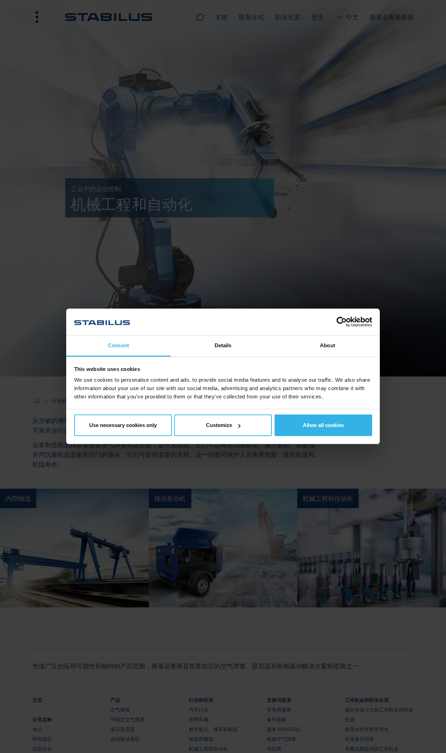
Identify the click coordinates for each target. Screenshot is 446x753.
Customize (219, 425)
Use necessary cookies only (123, 425)
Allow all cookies (323, 425)
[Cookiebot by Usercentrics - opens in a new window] (341, 322)
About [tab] (327, 346)
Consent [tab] (118, 346)
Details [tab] (223, 346)
